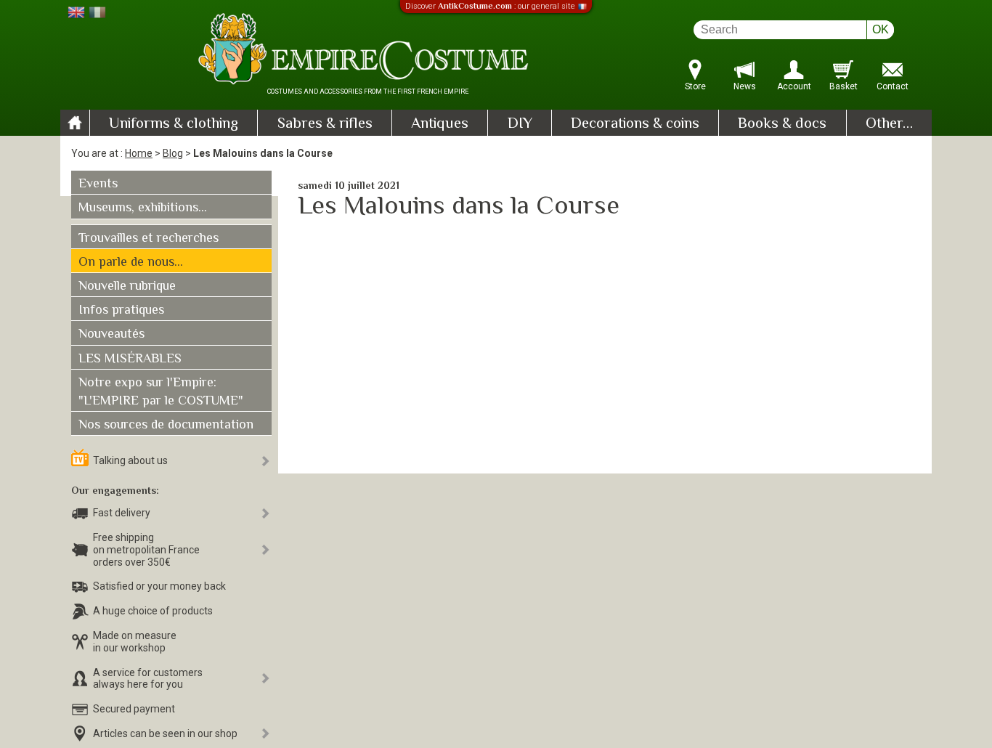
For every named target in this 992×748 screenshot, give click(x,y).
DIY (520, 124)
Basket (843, 86)
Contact (892, 86)
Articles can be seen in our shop (165, 733)
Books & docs (782, 124)
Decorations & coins (635, 124)
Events (98, 184)
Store (695, 86)
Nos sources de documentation (165, 425)
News (744, 86)
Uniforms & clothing (173, 124)
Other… (889, 124)
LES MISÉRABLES (130, 359)
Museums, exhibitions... (142, 208)
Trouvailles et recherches (148, 239)
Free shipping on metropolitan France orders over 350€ (146, 550)
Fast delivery (121, 513)
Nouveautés (111, 335)
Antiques (439, 124)
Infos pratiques (121, 311)
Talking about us (130, 460)
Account (794, 86)
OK (880, 29)
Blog (173, 153)
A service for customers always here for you (148, 679)
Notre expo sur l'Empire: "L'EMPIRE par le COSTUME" (160, 392)
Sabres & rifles (325, 124)
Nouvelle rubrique (127, 287)
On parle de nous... (130, 263)
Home (139, 153)
